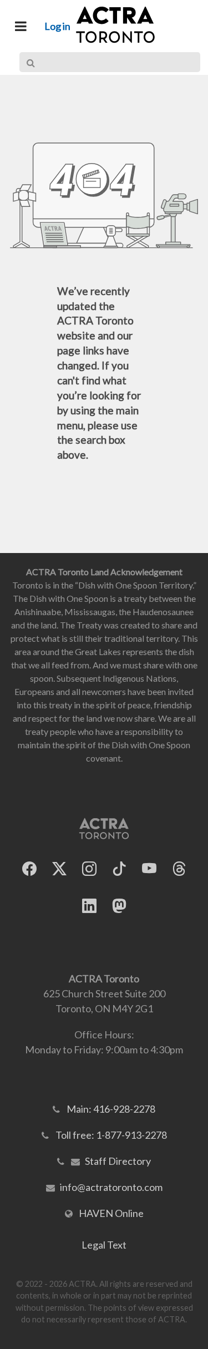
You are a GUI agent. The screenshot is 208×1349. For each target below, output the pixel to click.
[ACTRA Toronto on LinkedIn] (89, 906)
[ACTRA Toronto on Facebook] (29, 869)
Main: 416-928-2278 (111, 1109)
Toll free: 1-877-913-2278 (111, 1135)
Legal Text (104, 1245)
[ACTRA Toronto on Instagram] (89, 869)
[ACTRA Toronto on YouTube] (149, 869)
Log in (57, 26)
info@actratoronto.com (111, 1187)
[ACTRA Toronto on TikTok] (119, 869)
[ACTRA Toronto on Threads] (179, 869)
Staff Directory (118, 1161)
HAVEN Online (111, 1213)
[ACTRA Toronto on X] (59, 869)
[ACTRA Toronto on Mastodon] (119, 906)
